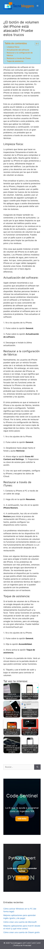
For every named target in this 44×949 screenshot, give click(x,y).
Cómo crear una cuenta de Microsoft (20, 922)
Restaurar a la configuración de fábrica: (20, 54)
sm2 (29, 943)
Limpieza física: (13, 47)
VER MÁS (22, 878)
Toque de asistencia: (15, 61)
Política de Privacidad (22, 945)
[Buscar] (37, 767)
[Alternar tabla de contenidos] (35, 44)
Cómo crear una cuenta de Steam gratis (21, 932)
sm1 (24, 943)
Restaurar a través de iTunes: (19, 58)
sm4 (39, 943)
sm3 (34, 943)
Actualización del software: (18, 50)
